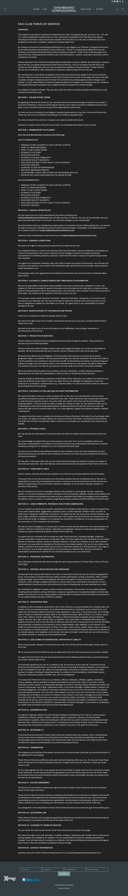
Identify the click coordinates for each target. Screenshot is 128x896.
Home (36, 9)
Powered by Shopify (64, 888)
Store (100, 9)
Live (45, 9)
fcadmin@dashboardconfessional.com (85, 853)
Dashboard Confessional (64, 9)
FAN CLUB (86, 9)
